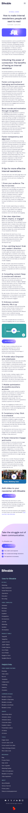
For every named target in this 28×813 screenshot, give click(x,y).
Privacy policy (5, 788)
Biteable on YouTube (7, 774)
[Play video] (14, 330)
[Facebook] (8, 800)
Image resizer (5, 740)
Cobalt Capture (6, 647)
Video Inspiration (6, 776)
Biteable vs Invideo (7, 702)
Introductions (5, 619)
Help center (5, 763)
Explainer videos (6, 725)
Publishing (4, 684)
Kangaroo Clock (6, 655)
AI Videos (4, 730)
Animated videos (6, 720)
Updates (4, 627)
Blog (3, 757)
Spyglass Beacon (6, 658)
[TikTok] (14, 800)
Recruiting (4, 599)
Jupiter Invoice (6, 642)
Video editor (5, 674)
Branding (4, 671)
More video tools (6, 751)
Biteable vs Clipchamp (8, 699)
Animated (4, 605)
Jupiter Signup (6, 644)
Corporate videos (6, 722)
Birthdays (4, 608)
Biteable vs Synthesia (7, 705)
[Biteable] (6, 3)
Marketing (4, 585)
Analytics (4, 687)
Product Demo (6, 760)
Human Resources (7, 590)
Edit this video (9, 341)
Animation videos (6, 717)
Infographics (5, 616)
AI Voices (4, 733)
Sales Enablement (6, 588)
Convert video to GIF (7, 742)
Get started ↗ (9, 546)
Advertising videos (7, 714)
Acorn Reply (5, 650)
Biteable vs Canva (6, 697)
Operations (5, 593)
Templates (4, 679)
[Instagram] (22, 800)
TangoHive (4, 639)
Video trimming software (8, 748)
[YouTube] (5, 800)
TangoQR (4, 636)
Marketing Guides (6, 768)
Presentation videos (7, 728)
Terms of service (6, 786)
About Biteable (6, 783)
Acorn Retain (5, 653)
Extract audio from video (8, 745)
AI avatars (4, 690)
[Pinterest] (19, 800)
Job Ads (4, 621)
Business (4, 611)
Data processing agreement (9, 791)
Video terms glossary (7, 771)
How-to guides (6, 765)
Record (4, 676)
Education (4, 596)
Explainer (4, 613)
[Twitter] (11, 800)
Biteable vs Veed (6, 707)
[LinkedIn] (17, 800)
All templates (5, 630)
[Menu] (24, 3)
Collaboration (5, 682)
